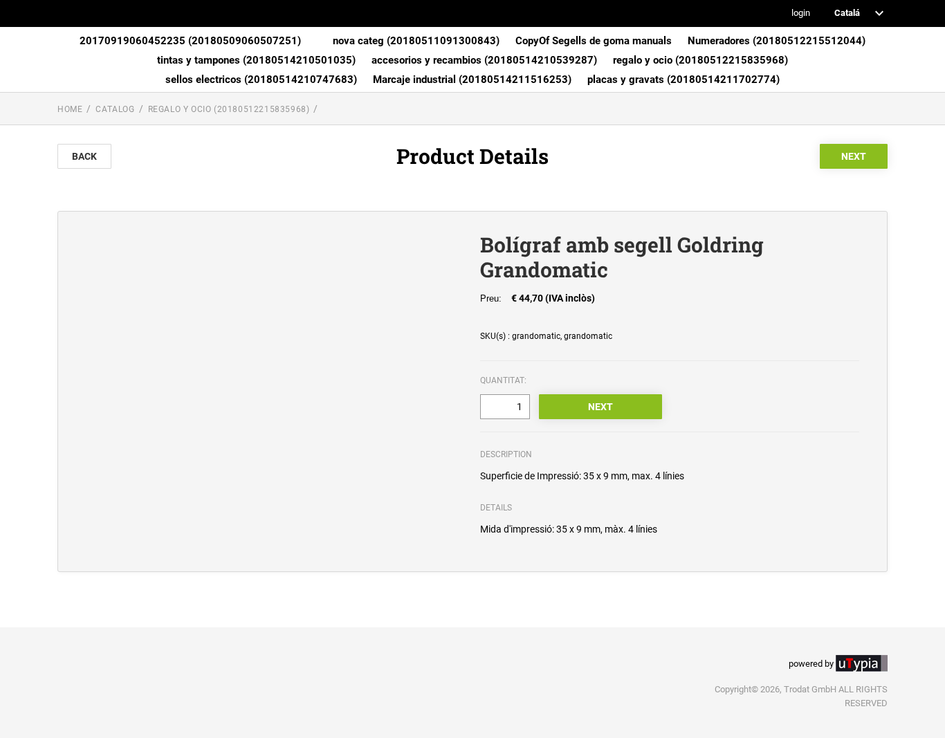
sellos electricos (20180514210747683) (261, 79)
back (84, 156)
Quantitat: (503, 380)
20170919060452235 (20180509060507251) (190, 41)
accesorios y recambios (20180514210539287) (484, 60)
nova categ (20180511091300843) (416, 41)
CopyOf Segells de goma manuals (593, 41)
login (800, 13)
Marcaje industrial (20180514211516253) (472, 79)
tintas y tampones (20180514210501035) (256, 60)
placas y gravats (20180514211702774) (683, 79)
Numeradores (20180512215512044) (776, 41)
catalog (114, 109)
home (69, 109)
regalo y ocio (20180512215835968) (700, 60)
